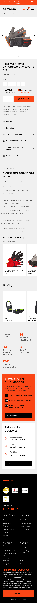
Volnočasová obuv (26, 523)
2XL (23, 84)
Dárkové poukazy (25, 529)
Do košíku (25, 99)
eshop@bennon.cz (17, 447)
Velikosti (22, 556)
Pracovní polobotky (9, 550)
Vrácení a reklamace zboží (27, 560)
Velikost (6, 80)
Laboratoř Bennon (9, 529)
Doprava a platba (25, 564)
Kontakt (10, 464)
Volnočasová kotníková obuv (8, 564)
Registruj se (12, 415)
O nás (5, 520)
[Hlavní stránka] (9, 9)
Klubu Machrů (15, 2)
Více (14, 114)
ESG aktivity (7, 523)
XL (18, 84)
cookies (18, 577)
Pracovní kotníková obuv (9, 554)
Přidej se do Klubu (24, 92)
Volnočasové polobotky (7, 559)
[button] (3, 35)
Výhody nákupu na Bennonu (26, 552)
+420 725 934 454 (17, 455)
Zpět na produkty (9, 13)
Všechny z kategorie (10, 241)
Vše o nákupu (24, 548)
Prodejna (6, 532)
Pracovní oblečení (26, 526)
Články (5, 526)
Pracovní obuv (24, 520)
